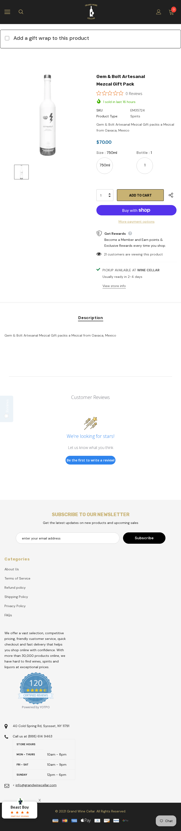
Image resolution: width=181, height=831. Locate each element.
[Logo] (91, 11)
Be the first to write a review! (91, 460)
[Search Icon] (26, 12)
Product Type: (107, 116)
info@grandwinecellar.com (36, 785)
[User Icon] (158, 11)
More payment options (137, 221)
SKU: (99, 110)
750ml (104, 165)
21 (105, 254)
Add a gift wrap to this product (51, 38)
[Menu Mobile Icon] (7, 12)
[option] (47, 114)
